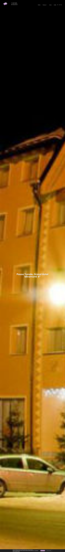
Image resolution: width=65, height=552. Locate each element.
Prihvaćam (42, 550)
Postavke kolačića (49, 550)
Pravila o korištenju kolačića (16, 551)
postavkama (36, 550)
